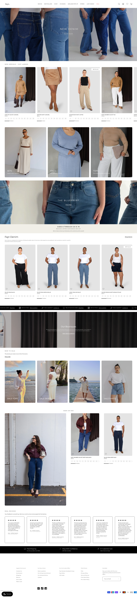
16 (19, 118)
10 (11, 118)
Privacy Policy (84, 573)
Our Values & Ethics (43, 575)
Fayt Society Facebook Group (66, 571)
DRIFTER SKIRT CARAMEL (43, 114)
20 (24, 118)
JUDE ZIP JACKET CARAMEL (11, 114)
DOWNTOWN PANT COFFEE (76, 114)
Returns (18, 577)
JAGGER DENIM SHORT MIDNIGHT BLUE (111, 292)
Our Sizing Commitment (44, 573)
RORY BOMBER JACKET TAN (108, 114)
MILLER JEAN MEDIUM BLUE (44, 292)
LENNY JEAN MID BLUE (75, 292)
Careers (40, 577)
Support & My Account (21, 568)
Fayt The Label (6, 590)
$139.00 (6, 293)
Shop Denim (128, 237)
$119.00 (72, 458)
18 (21, 118)
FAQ (82, 571)
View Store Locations (68, 333)
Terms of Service (85, 575)
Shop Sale (7, 356)
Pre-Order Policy (85, 579)
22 (27, 118)
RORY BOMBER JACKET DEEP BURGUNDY (81, 457)
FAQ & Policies (84, 568)
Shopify (11, 590)
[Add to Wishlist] (7, 111)
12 (13, 118)
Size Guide (19, 579)
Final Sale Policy (85, 577)
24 (30, 118)
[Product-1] (33, 450)
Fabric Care (19, 581)
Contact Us (67, 307)
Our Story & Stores (42, 568)
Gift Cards (61, 575)
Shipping (18, 575)
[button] (40, 4)
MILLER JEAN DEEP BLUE (110, 457)
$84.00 (103, 293)
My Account (19, 573)
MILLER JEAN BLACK (10, 292)
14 (16, 118)
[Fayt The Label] (7, 4)
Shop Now (69, 204)
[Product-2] (39, 468)
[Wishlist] (127, 4)
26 (33, 118)
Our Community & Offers (64, 568)
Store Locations (45, 307)
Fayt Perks (62, 573)
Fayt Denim (11, 237)
